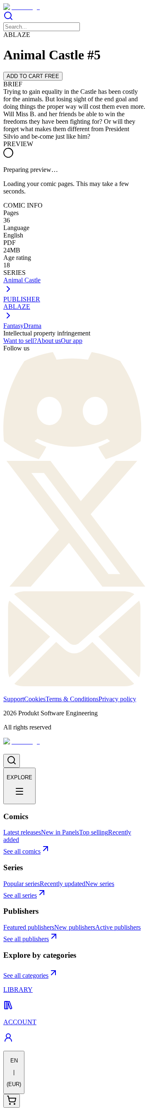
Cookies (35, 698)
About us (49, 340)
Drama (32, 325)
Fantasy (13, 325)
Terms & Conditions (72, 698)
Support (13, 698)
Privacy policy (117, 698)
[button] (74, 16)
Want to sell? (20, 340)
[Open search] (11, 761)
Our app (71, 340)
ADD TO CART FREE (33, 76)
